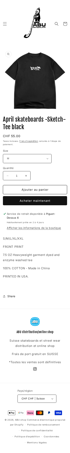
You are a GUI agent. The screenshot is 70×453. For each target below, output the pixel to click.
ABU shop (20, 419)
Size (5, 150)
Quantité (8, 168)
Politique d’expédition (27, 436)
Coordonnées (51, 436)
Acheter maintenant (35, 201)
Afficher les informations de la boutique (34, 228)
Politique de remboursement (43, 424)
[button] (5, 24)
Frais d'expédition (28, 141)
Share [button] (11, 296)
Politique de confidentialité (37, 430)
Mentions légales (37, 442)
